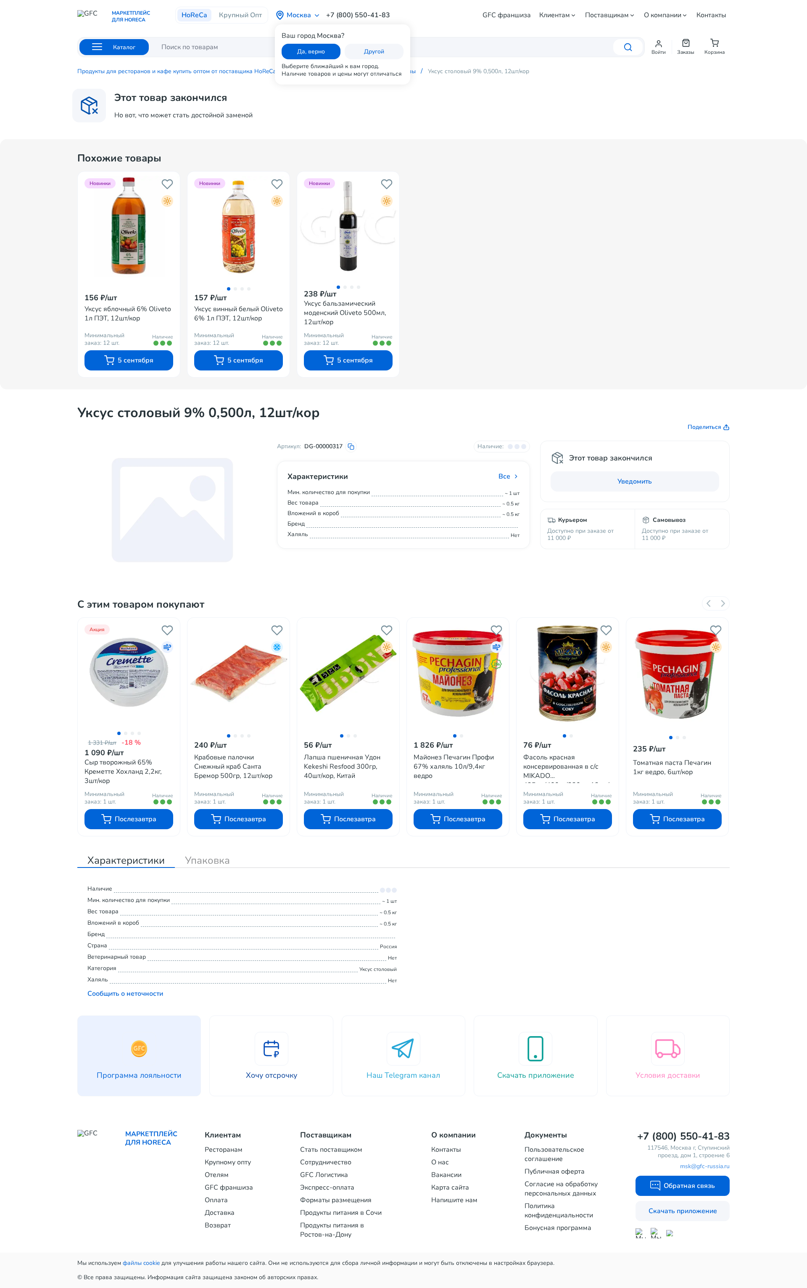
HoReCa (194, 15)
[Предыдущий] (709, 603)
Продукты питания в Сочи (341, 1212)
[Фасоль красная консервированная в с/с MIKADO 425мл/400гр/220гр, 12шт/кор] (568, 673)
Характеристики (126, 860)
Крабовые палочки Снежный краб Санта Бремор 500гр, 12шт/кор (233, 766)
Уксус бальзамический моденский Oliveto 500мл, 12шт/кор (345, 313)
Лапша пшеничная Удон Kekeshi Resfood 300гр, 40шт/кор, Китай (342, 766)
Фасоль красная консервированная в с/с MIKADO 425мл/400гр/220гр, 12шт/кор (566, 768)
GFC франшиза (507, 15)
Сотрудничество (325, 1162)
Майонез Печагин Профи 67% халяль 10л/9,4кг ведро (454, 766)
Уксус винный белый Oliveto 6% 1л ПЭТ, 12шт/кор (238, 313)
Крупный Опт (240, 15)
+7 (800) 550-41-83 (358, 15)
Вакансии (446, 1175)
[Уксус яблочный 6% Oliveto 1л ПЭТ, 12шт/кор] (129, 226)
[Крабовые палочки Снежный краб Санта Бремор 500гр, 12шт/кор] (238, 673)
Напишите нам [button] (454, 1200)
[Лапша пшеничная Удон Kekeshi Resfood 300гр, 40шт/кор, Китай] (348, 673)
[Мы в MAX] (641, 1233)
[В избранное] (167, 184)
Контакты (711, 15)
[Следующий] (722, 603)
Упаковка (207, 860)
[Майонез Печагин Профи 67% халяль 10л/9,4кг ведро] (458, 673)
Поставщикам (607, 15)
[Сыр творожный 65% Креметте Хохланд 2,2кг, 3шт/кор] (129, 672)
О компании (662, 15)
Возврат (218, 1225)
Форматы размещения (336, 1200)
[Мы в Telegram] (656, 1233)
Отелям (217, 1175)
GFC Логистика (324, 1175)
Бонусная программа (558, 1227)
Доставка (220, 1212)
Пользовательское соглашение (554, 1154)
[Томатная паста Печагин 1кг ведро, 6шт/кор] (677, 674)
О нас (440, 1162)
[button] (658, 47)
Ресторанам (224, 1149)
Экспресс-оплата (327, 1187)
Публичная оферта (555, 1171)
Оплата (216, 1200)
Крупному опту (228, 1162)
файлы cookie (141, 1263)
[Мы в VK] (671, 1233)
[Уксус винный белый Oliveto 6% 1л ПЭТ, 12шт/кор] (238, 226)
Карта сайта (450, 1187)
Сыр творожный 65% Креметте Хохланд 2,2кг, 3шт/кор (123, 771)
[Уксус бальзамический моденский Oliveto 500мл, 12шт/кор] (348, 226)
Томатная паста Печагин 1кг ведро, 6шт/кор (672, 767)
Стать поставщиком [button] (331, 1149)
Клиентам (554, 15)
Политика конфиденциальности (559, 1210)
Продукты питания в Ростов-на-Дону (332, 1230)
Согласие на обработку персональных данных (561, 1189)
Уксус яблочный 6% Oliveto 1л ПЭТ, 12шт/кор (127, 313)
